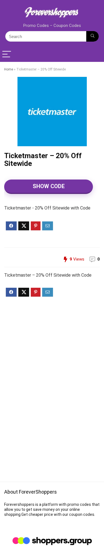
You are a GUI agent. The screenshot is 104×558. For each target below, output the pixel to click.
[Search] (92, 36)
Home (8, 69)
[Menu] (6, 54)
